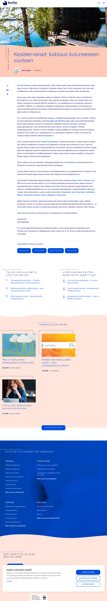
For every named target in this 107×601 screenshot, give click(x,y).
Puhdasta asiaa (24, 250)
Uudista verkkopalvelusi (12, 465)
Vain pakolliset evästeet (88, 578)
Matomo (41, 135)
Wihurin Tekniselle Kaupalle (28, 195)
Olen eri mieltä (71, 250)
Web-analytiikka (42, 510)
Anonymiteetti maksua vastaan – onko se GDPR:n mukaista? (83, 297)
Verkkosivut (9, 461)
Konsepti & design (43, 461)
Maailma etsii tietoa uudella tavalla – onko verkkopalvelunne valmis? (27, 289)
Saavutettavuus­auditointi (13, 522)
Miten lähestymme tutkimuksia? (15, 526)
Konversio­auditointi (11, 514)
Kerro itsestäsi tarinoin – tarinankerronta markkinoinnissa (26, 297)
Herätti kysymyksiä (56, 250)
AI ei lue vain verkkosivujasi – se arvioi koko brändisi (82, 281)
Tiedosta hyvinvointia (49, 141)
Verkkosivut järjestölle (12, 473)
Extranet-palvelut (10, 484)
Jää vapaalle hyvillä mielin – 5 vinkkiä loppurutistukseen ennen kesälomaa (25, 281)
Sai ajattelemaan (39, 250)
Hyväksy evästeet (88, 572)
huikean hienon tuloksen (80, 180)
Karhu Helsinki (26, 70)
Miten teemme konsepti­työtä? (46, 479)
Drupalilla (50, 121)
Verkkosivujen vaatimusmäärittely (47, 465)
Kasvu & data (41, 502)
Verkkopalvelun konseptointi (46, 469)
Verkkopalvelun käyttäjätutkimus (15, 506)
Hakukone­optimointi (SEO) (45, 506)
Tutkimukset (9, 502)
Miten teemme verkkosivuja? (14, 492)
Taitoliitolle (90, 192)
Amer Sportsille (78, 192)
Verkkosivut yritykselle (12, 469)
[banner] (10, 3)
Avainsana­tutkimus (11, 518)
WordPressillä (63, 121)
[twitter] (7, 86)
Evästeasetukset (88, 584)
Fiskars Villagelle (48, 195)
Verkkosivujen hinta (11, 481)
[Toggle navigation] (104, 3)
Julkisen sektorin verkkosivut (14, 477)
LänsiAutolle (66, 192)
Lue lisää (9, 581)
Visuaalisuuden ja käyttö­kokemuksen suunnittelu (49, 474)
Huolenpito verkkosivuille (13, 488)
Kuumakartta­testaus (11, 510)
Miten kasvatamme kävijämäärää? (48, 518)
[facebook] (7, 94)
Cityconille (61, 195)
